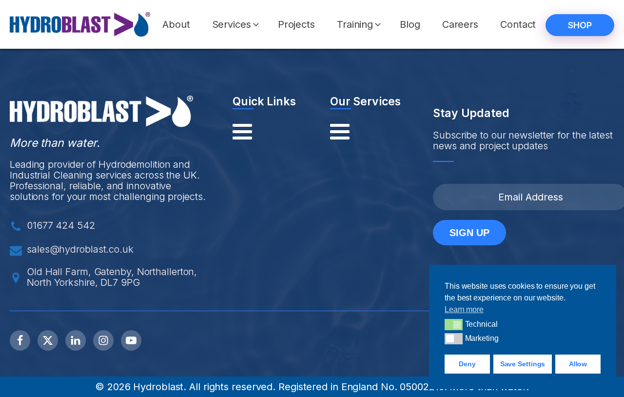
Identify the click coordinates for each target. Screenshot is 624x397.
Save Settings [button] (523, 364)
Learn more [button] (464, 309)
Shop (580, 25)
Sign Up (469, 232)
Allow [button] (578, 364)
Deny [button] (467, 364)
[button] (233, 24)
